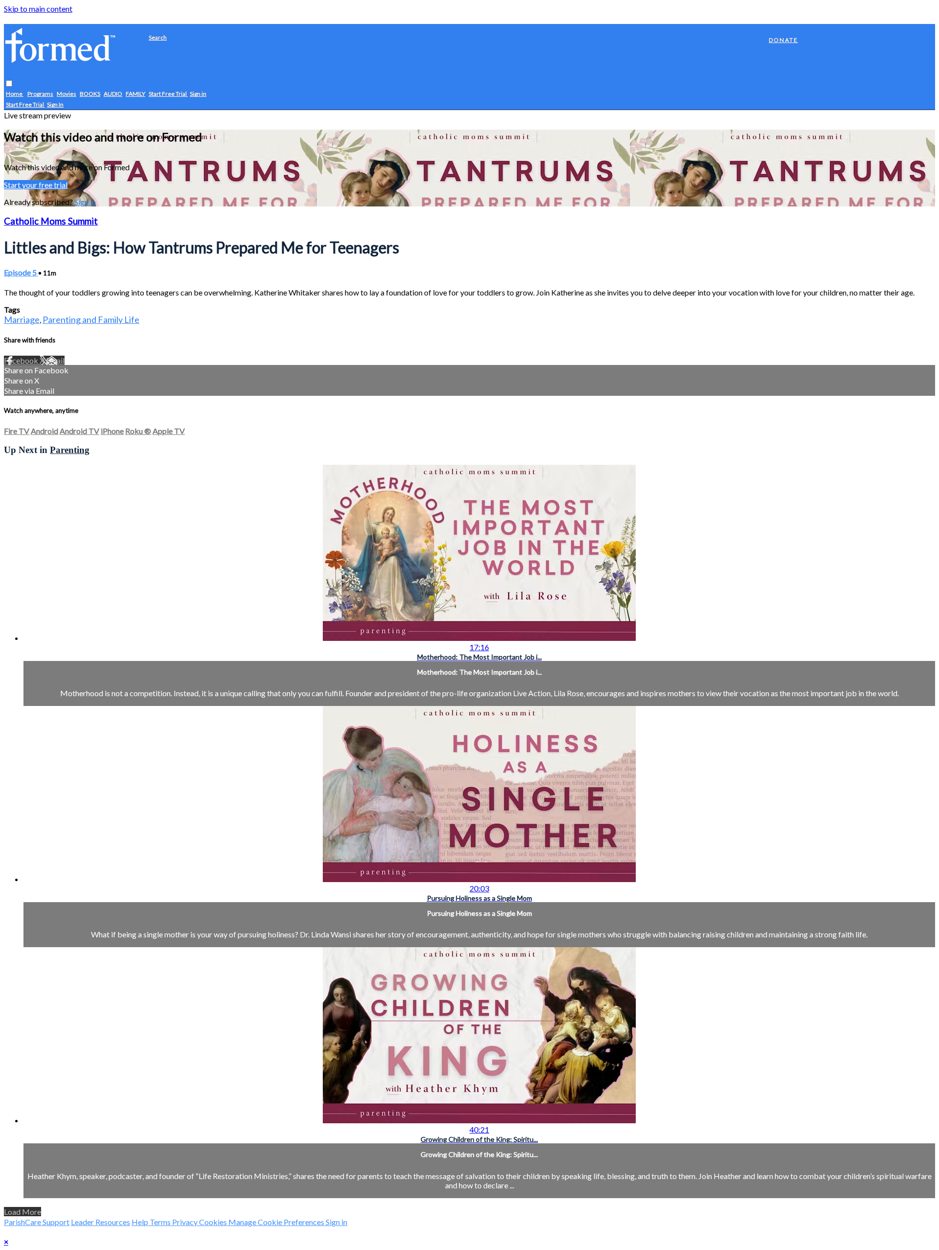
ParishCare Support (36, 1222)
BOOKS (90, 94)
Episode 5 (21, 272)
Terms (161, 1222)
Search (158, 37)
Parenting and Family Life (91, 319)
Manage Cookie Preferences (277, 1222)
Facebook (22, 360)
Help (141, 1222)
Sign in (198, 94)
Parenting (69, 450)
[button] (9, 84)
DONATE (783, 40)
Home (14, 94)
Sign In (55, 105)
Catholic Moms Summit (51, 221)
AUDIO (113, 94)
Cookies (213, 1222)
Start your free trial (35, 184)
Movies (66, 94)
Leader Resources (100, 1222)
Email (55, 360)
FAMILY (135, 94)
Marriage (22, 319)
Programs (40, 94)
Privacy (185, 1222)
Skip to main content (38, 8)
